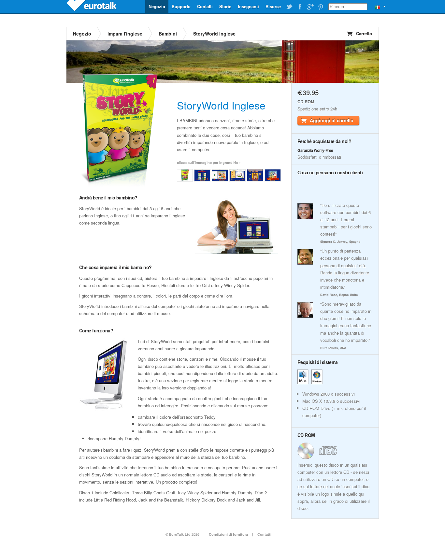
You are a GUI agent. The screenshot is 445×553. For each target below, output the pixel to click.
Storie (225, 6)
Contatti (205, 6)
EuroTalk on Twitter (289, 7)
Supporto (181, 6)
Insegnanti (248, 6)
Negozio (157, 6)
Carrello (364, 33)
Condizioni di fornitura (229, 534)
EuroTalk (92, 6)
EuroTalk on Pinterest (320, 7)
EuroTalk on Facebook (299, 7)
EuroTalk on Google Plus (310, 7)
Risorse (273, 6)
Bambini (168, 33)
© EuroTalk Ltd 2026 (182, 534)
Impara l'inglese (125, 33)
